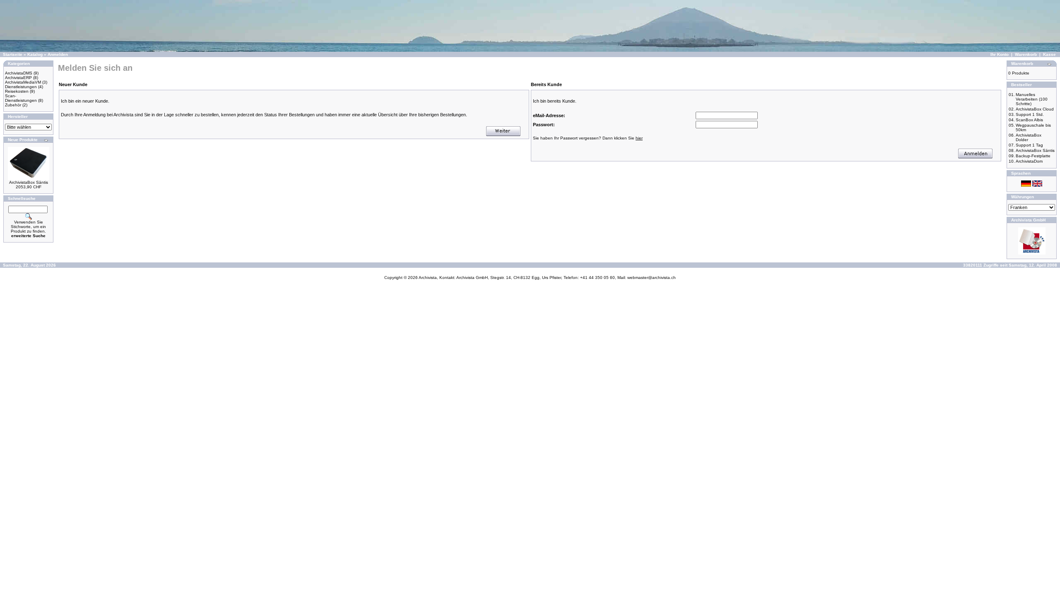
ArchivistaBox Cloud (1035, 109)
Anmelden (58, 54)
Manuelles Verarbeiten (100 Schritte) (1032, 99)
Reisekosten (17, 91)
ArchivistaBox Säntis (28, 182)
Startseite (12, 54)
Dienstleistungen (21, 86)
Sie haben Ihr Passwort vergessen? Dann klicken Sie (588, 138)
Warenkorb (1026, 54)
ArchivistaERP (18, 77)
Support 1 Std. (1030, 114)
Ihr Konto (999, 54)
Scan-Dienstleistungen (21, 98)
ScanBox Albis (1029, 120)
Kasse (1049, 54)
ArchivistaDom (1029, 161)
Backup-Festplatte (1033, 156)
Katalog (35, 54)
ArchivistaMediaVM (23, 82)
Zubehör (13, 105)
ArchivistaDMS (18, 73)
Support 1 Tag (1029, 145)
